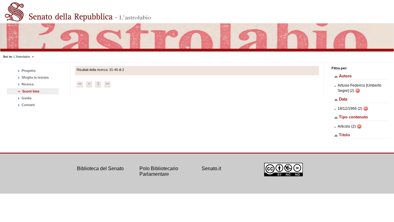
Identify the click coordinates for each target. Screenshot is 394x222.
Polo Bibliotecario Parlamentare (158, 171)
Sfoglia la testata (35, 77)
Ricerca (27, 84)
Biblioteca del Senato (100, 168)
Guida (26, 98)
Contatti (28, 105)
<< (80, 83)
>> (107, 83)
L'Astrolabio (22, 56)
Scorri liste (30, 91)
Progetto (28, 70)
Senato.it (211, 168)
